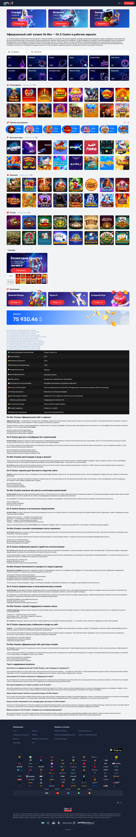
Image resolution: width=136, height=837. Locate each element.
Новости (35, 731)
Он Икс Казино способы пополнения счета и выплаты (24, 340)
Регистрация (129, 3)
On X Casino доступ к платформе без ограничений (23, 332)
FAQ (33, 743)
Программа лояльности (21, 735)
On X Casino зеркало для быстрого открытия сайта (23, 335)
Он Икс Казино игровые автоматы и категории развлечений (26, 337)
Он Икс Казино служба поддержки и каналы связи (23, 346)
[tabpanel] (26, 18)
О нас (15, 731)
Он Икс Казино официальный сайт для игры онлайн (24, 349)
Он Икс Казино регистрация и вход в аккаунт (21, 333)
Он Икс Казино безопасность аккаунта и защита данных (25, 343)
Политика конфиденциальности (64, 735)
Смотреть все (28, 85)
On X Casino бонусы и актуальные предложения (22, 338)
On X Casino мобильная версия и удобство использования (26, 341)
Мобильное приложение (40, 739)
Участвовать (21, 270)
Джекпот (16, 739)
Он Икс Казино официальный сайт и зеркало (21, 330)
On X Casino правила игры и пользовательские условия (25, 345)
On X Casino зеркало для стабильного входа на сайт (24, 348)
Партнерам (16, 743)
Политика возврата (60, 739)
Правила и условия (60, 731)
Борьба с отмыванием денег (88, 735)
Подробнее (102, 24)
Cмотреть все (30, 137)
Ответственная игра (85, 731)
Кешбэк (34, 735)
